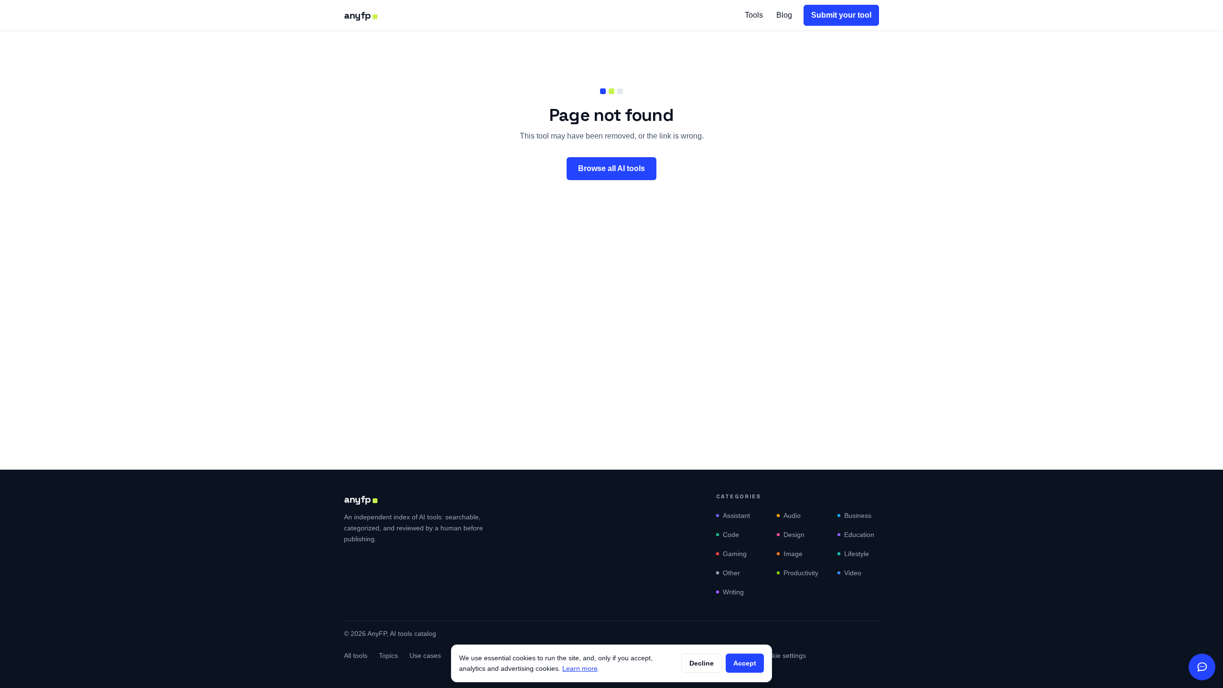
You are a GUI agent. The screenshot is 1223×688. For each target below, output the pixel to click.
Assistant (736, 515)
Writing (733, 592)
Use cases (425, 655)
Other (731, 573)
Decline (701, 663)
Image (793, 554)
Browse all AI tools (611, 168)
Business (857, 515)
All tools (355, 655)
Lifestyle (856, 554)
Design (794, 534)
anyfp (357, 15)
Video (852, 573)
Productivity (800, 573)
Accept (744, 663)
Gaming (735, 554)
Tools (754, 15)
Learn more (580, 668)
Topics (388, 655)
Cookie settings (783, 655)
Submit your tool (841, 15)
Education (859, 534)
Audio (792, 515)
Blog (784, 15)
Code (731, 534)
